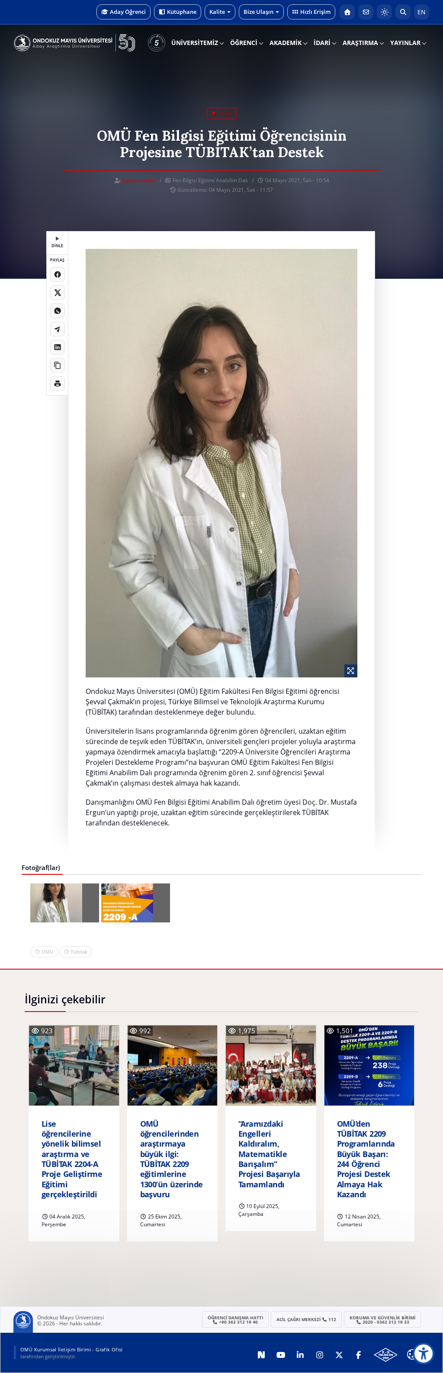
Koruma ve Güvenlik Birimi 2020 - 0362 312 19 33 (382, 1320)
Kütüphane (181, 12)
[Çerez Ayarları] (412, 1354)
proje (225, 113)
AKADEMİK (286, 43)
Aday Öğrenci (128, 12)
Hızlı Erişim (315, 12)
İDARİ (322, 43)
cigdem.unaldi (138, 180)
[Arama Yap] (403, 11)
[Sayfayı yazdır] (57, 383)
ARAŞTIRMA (360, 43)
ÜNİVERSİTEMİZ (194, 43)
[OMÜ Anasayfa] (347, 11)
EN (421, 12)
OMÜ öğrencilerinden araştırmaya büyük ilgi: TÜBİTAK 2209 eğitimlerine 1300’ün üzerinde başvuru (171, 1159)
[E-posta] (365, 11)
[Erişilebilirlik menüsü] (423, 1353)
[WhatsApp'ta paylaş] (57, 310)
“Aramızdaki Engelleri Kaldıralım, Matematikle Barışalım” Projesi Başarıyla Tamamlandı (269, 1154)
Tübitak (79, 951)
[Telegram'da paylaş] (57, 329)
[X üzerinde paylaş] (57, 292)
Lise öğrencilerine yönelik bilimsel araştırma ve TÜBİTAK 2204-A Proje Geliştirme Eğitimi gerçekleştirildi (72, 1159)
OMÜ (47, 951)
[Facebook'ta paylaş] (57, 274)
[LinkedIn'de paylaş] (57, 347)
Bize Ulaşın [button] (258, 12)
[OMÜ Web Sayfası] (74, 43)
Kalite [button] (217, 12)
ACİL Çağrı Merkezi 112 (306, 1319)
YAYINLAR (405, 43)
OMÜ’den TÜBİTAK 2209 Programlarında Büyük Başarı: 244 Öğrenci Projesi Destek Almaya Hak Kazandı (366, 1159)
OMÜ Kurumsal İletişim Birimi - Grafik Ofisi (71, 1349)
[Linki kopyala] (57, 365)
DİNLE (57, 245)
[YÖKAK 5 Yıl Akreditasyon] (156, 43)
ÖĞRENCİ (243, 43)
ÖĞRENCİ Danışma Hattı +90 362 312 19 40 (235, 1320)
